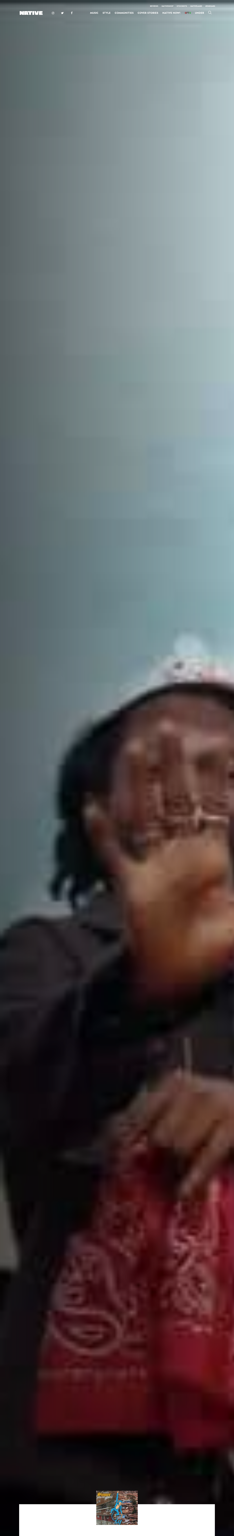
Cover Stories (148, 13)
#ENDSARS (210, 6)
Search (210, 12)
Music (94, 13)
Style (106, 13)
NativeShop (167, 6)
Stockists (182, 6)
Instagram (53, 13)
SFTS (188, 13)
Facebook (71, 13)
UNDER (199, 13)
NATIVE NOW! (171, 13)
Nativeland (196, 6)
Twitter (62, 13)
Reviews (154, 6)
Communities (124, 13)
